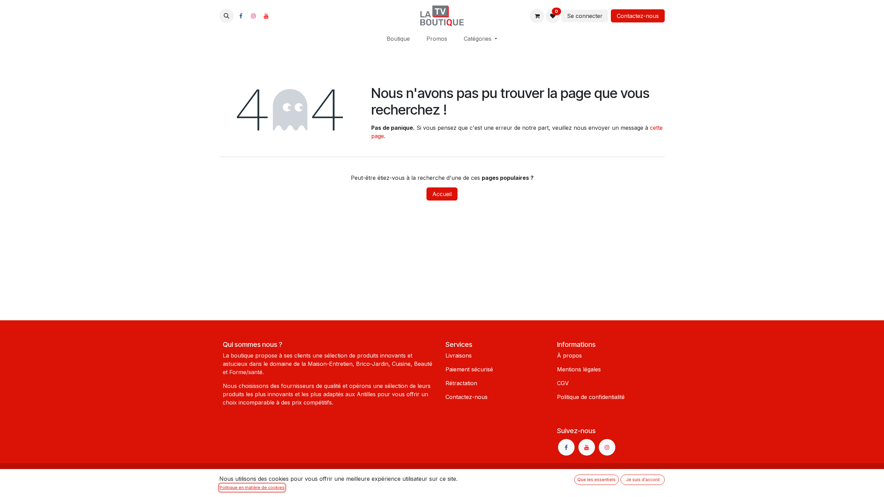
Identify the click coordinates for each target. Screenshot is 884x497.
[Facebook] (240, 15)
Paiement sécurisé (469, 369)
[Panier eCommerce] (537, 16)
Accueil (442, 194)
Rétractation (461, 383)
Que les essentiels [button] (596, 479)
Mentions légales (579, 369)
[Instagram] (253, 15)
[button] (226, 16)
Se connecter (585, 15)
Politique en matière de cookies (252, 487)
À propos (569, 355)
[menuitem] (398, 39)
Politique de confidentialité (591, 396)
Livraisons (458, 355)
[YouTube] (266, 15)
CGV (563, 383)
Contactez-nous (638, 15)
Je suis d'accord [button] (643, 479)
